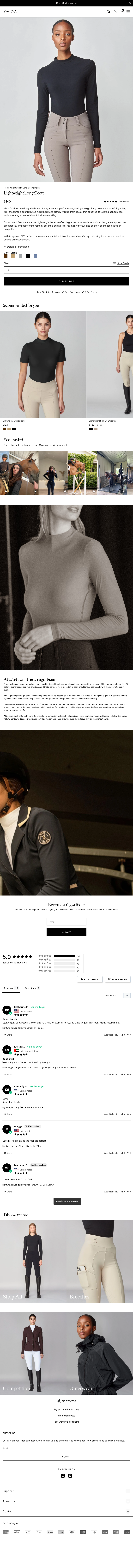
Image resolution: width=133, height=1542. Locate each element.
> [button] (67, 1201)
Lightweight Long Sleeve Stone (17, 1107)
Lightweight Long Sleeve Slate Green (20, 1067)
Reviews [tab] (8, 988)
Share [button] (9, 1034)
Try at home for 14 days (66, 1409)
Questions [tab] (30, 988)
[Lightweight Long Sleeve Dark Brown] (5, 256)
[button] (38, 473)
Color (10, 252)
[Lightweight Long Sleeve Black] (28, 256)
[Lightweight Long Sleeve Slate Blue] (35, 256)
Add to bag (66, 281)
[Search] (108, 11)
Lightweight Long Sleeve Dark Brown (20, 1184)
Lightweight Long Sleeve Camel (17, 1027)
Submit (66, 932)
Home (6, 188)
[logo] (10, 11)
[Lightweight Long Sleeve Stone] (20, 256)
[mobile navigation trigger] (128, 11)
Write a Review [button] (119, 979)
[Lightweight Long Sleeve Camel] (13, 256)
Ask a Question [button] (91, 979)
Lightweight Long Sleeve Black (17, 1146)
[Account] (115, 11)
